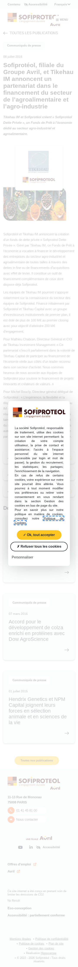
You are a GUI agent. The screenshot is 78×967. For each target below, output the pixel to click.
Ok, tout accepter (40, 535)
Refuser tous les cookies (40, 546)
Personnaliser (22, 557)
